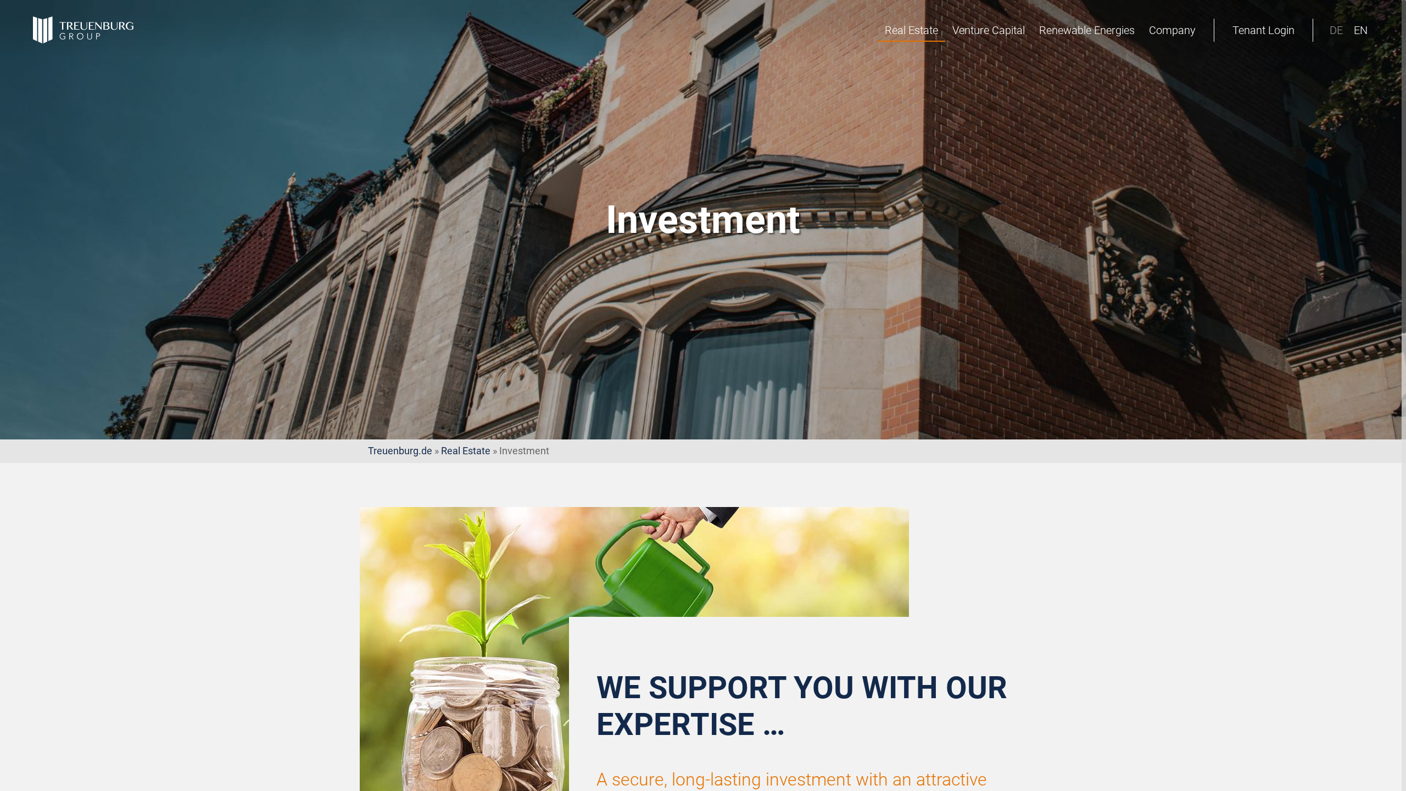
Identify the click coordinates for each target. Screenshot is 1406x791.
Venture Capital (988, 30)
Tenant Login (1263, 30)
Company (1172, 30)
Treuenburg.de (400, 450)
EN (1361, 30)
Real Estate (911, 30)
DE (1336, 30)
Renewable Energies (1087, 30)
